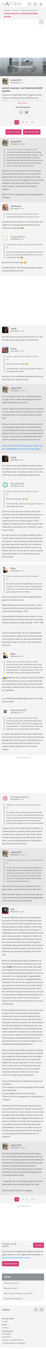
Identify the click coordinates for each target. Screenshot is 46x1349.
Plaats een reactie (13, 132)
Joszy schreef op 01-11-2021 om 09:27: (21, 149)
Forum (15, 10)
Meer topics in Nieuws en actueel (18, 1293)
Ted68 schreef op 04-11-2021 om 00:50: (22, 662)
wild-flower (15, 206)
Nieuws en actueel (29, 10)
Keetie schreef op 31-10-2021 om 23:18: (22, 214)
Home (6, 10)
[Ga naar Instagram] (41, 1309)
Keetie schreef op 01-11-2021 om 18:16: (22, 356)
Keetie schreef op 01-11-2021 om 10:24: (22, 576)
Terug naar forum (11, 1283)
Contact (5, 1327)
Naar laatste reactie (31, 132)
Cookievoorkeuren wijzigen (14, 1343)
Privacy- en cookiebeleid (12, 1340)
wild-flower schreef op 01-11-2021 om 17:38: (24, 244)
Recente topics (10, 1288)
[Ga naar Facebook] (35, 1309)
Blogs (4, 1324)
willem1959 (15, 80)
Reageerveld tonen (10, 1264)
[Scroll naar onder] (41, 21)
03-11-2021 (14, 390)
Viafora (6, 1309)
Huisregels (6, 1333)
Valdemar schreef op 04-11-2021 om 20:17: (23, 805)
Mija (12, 909)
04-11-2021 (14, 460)
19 (32, 122)
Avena (13, 348)
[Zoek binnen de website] (29, 4)
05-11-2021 (14, 855)
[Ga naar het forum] (35, 4)
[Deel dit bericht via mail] (26, 112)
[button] (23, 103)
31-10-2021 (14, 83)
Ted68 (13, 328)
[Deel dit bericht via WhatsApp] (21, 112)
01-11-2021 (14, 144)
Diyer (13, 568)
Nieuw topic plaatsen (13, 1298)
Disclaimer (6, 1336)
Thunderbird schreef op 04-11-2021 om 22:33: (24, 860)
